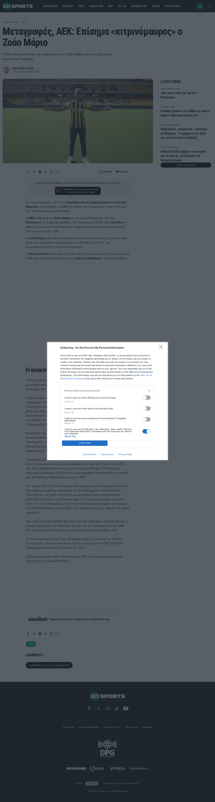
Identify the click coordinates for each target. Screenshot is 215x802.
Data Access (107, 454)
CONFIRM (85, 443)
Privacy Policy (125, 454)
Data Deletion (89, 454)
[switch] (146, 397)
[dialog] (107, 401)
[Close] (162, 348)
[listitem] (107, 390)
